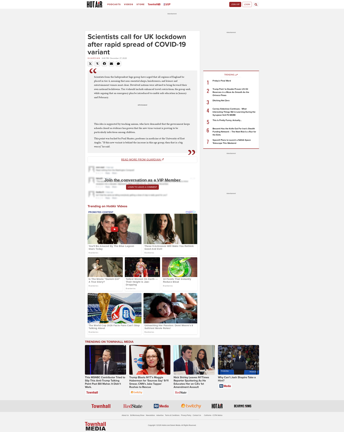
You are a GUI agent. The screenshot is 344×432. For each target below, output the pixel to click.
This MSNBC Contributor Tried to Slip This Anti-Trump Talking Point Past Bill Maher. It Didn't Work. (105, 382)
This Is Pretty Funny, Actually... (227, 120)
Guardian (94, 58)
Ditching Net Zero (221, 100)
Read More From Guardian (141, 159)
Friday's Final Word (222, 80)
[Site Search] (256, 4)
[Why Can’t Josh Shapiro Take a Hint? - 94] (238, 360)
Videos (128, 4)
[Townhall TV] (154, 4)
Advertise (160, 415)
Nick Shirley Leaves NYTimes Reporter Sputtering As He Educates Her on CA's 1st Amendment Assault (191, 382)
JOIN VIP (235, 4)
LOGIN (247, 4)
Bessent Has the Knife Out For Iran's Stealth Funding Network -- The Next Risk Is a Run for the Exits (234, 131)
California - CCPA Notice (213, 415)
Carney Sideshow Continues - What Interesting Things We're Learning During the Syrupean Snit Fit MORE (234, 112)
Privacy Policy (186, 415)
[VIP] (167, 4)
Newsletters (150, 415)
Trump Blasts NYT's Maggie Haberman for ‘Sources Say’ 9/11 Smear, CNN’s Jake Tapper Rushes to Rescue (149, 382)
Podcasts (114, 4)
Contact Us (197, 415)
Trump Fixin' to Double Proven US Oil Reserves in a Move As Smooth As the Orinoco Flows (231, 92)
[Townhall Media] (95, 426)
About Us (125, 415)
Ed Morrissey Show (137, 415)
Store (141, 4)
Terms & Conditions (172, 415)
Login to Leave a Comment (142, 187)
